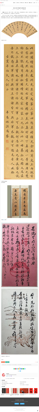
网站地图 (22, 409)
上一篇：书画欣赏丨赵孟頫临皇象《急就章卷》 (10, 378)
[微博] (15, 368)
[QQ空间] (18, 368)
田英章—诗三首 (22, 383)
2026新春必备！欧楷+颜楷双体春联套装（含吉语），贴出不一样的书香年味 (14, 395)
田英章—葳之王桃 (4, 384)
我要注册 (4, 0)
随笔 (34, 2)
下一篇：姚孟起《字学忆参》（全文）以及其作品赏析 (28, 378)
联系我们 (17, 403)
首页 (15, 2)
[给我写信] (11, 376)
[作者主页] (9, 376)
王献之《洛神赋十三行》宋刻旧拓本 (24, 384)
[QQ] (17, 368)
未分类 (18, 9)
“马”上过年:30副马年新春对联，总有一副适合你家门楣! (24, 394)
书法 (3, 219)
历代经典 (27, 2)
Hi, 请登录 (1, 0)
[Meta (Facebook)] (21, 368)
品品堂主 (8, 373)
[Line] (23, 368)
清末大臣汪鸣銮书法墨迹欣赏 (19, 8)
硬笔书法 (18, 2)
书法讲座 (22, 2)
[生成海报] (24, 368)
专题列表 (31, 2)
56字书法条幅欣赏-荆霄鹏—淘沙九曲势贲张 (7, 383)
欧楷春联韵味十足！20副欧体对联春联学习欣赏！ (5, 394)
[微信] (14, 368)
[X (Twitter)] (20, 368)
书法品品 (2, 2)
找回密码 (7, 0)
